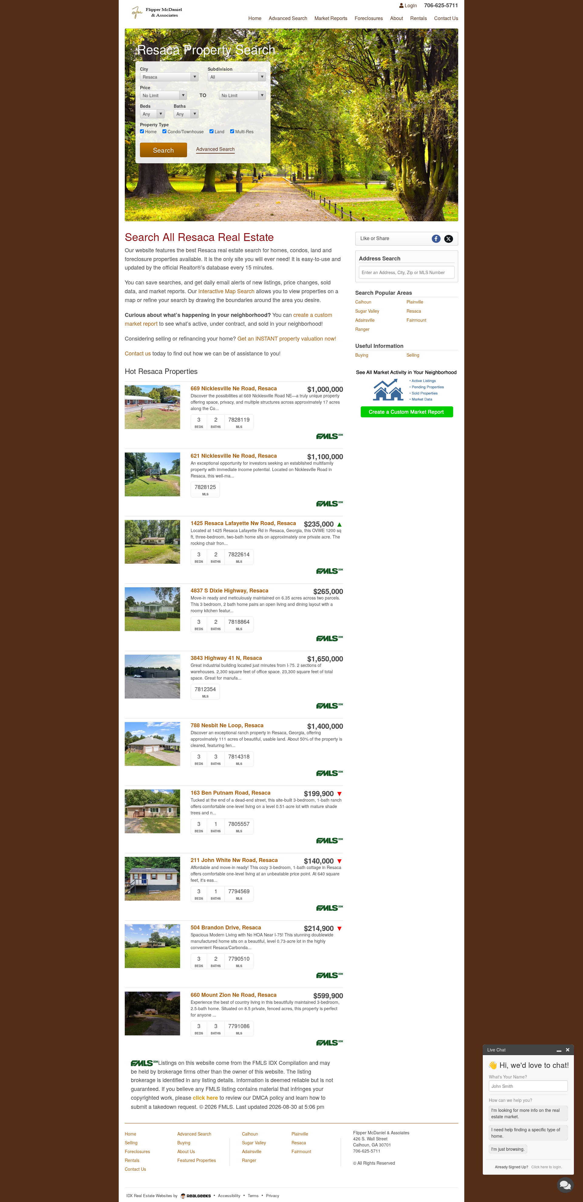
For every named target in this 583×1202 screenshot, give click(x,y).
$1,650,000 (325, 658)
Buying (361, 355)
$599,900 (328, 995)
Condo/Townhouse (185, 131)
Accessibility (229, 1195)
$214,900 (323, 928)
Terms (253, 1195)
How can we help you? (510, 1100)
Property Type (154, 124)
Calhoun (363, 302)
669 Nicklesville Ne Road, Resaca (234, 388)
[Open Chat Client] (565, 1185)
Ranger (362, 329)
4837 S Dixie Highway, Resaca (229, 590)
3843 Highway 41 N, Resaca (226, 658)
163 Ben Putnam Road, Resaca (231, 792)
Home (150, 131)
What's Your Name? (508, 1077)
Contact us (138, 353)
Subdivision (220, 69)
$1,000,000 (325, 388)
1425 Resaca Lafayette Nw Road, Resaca (243, 523)
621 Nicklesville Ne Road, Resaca (234, 456)
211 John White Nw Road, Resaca (234, 860)
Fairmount (416, 320)
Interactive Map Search (226, 291)
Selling (413, 355)
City (144, 69)
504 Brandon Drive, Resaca (226, 927)
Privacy (272, 1195)
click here (205, 1098)
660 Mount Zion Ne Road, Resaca (234, 995)
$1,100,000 (325, 456)
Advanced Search (215, 148)
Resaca (414, 311)
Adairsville (365, 320)
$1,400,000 (325, 725)
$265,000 (328, 591)
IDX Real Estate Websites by (152, 1195)
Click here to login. (546, 1166)
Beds (145, 106)
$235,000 (323, 523)
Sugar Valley (367, 311)
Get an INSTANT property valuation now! (286, 338)
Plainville (415, 302)
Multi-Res (244, 131)
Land (218, 131)
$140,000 (323, 860)
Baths (180, 106)
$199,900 (323, 793)
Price (145, 87)
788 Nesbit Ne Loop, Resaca (227, 725)
